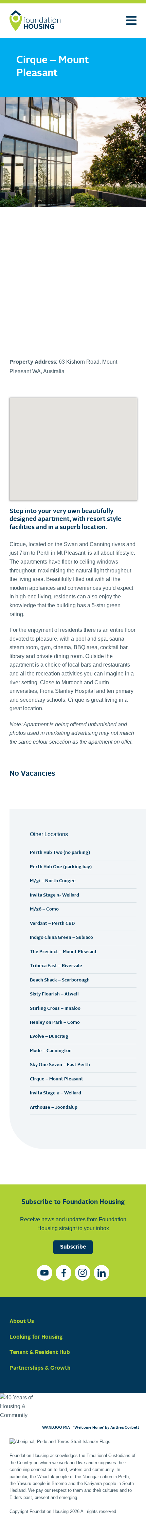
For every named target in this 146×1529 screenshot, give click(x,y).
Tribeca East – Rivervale (56, 966)
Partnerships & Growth (40, 1368)
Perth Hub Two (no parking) (60, 852)
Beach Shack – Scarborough (60, 980)
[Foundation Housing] (35, 20)
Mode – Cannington (51, 1051)
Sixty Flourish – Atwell (54, 994)
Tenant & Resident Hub (40, 1352)
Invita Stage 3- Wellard (54, 895)
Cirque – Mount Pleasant (56, 1079)
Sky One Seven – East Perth (60, 1065)
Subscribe (73, 1247)
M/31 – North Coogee (53, 881)
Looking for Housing (36, 1337)
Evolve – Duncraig (49, 1036)
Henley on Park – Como (55, 1022)
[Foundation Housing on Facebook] (63, 1273)
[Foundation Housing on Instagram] (82, 1273)
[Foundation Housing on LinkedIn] (101, 1273)
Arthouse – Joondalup (53, 1107)
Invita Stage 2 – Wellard (55, 1093)
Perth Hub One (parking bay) (61, 867)
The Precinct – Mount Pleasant (63, 952)
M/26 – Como (44, 909)
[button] (23, 278)
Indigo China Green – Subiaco (61, 937)
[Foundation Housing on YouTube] (44, 1273)
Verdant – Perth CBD (52, 923)
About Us (22, 1321)
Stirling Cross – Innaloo (55, 1008)
